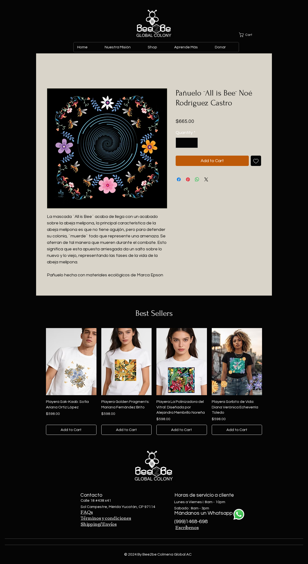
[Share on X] (206, 179)
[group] (154, 381)
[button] (250, 34)
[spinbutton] (187, 143)
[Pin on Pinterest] (188, 179)
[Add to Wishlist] (256, 161)
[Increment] (193, 143)
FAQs (87, 512)
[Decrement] (180, 143)
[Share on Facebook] (179, 179)
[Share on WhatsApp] (197, 179)
